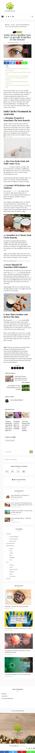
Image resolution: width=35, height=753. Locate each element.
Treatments (12, 576)
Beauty (13, 24)
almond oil (14, 272)
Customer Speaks (14, 539)
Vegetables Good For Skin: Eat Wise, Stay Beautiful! (17, 425)
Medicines (12, 571)
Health (11, 553)
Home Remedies (13, 569)
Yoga (11, 559)
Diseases (12, 565)
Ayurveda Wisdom (14, 536)
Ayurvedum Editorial (13, 42)
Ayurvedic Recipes (10, 543)
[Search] (32, 16)
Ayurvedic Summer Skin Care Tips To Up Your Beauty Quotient (26, 426)
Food (11, 550)
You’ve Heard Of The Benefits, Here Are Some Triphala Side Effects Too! (21, 504)
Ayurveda (8, 533)
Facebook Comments (10, 440)
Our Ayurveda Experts (7, 698)
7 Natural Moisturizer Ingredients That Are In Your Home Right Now (8, 426)
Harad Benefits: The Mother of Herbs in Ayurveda (20, 496)
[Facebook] (6, 63)
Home (8, 24)
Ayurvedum (22, 746)
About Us (4, 693)
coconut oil (14, 191)
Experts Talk (13, 541)
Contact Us (4, 696)
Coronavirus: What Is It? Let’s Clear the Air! (17, 674)
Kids (11, 555)
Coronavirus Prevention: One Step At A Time (18, 628)
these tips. (9, 136)
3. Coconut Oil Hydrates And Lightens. (17, 76)
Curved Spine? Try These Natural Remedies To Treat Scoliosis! (13, 387)
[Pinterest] (18, 63)
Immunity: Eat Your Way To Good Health (16, 606)
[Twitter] (12, 63)
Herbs (11, 567)
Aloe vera (6, 167)
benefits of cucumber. (24, 261)
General (8, 578)
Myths (11, 574)
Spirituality (12, 557)
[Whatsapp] (25, 63)
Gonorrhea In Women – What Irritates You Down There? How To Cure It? (21, 378)
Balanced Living (10, 545)
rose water (15, 320)
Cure (7, 562)
